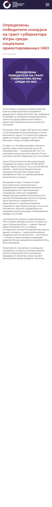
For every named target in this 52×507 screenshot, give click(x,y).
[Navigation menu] (47, 4)
